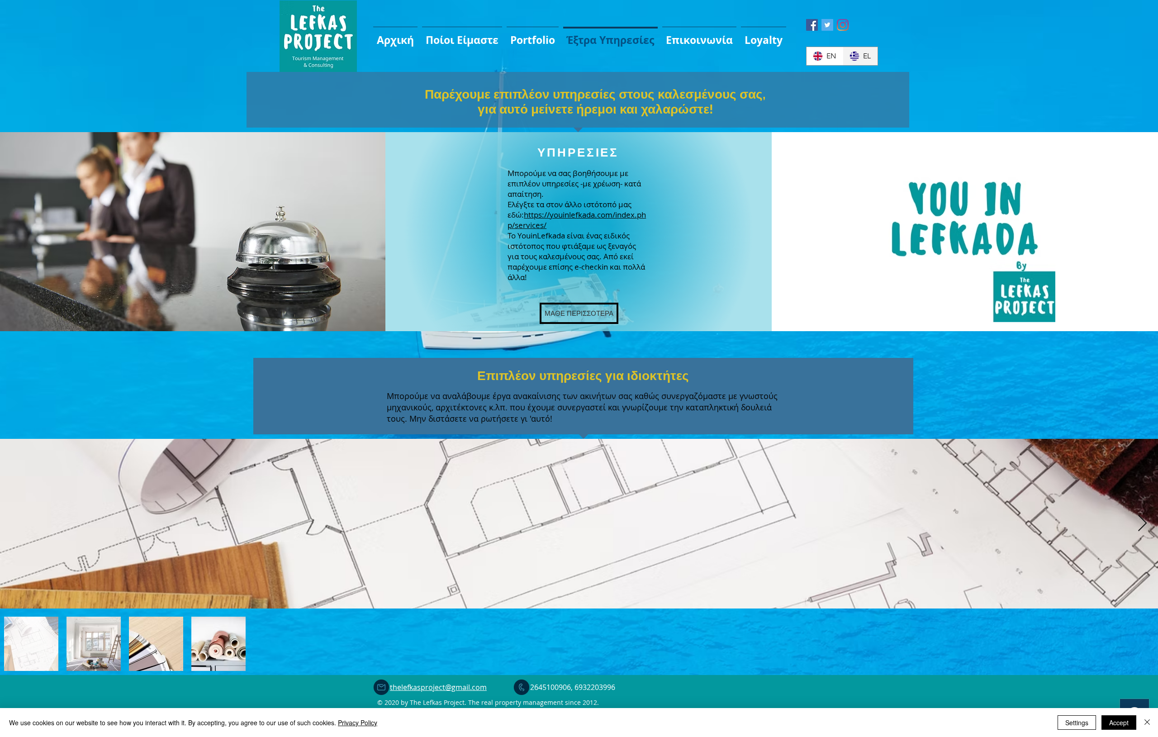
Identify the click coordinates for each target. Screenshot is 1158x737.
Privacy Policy (357, 722)
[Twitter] (827, 25)
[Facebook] (812, 25)
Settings (1076, 722)
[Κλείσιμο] (1147, 722)
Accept (1119, 722)
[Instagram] (843, 25)
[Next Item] (1142, 524)
